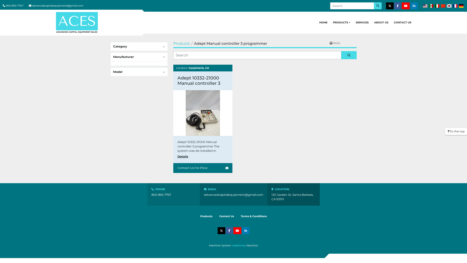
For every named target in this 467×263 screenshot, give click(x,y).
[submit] (378, 5)
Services (362, 22)
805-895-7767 (14, 5)
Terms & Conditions (254, 216)
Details (182, 156)
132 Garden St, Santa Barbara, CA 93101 (292, 197)
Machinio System (220, 245)
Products (340, 22)
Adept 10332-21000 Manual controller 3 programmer (198, 83)
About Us (381, 22)
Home (323, 22)
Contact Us (402, 22)
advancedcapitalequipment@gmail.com (57, 5)
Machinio (252, 245)
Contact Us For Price (192, 168)
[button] (341, 23)
